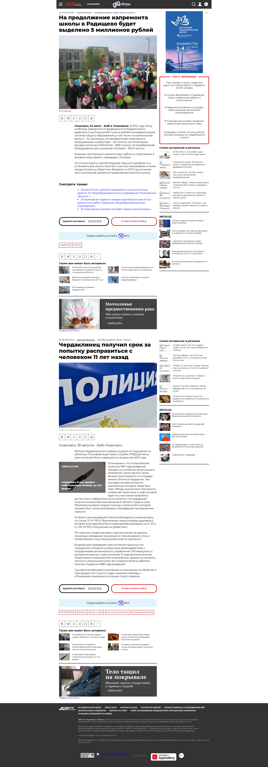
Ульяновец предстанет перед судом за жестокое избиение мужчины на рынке (135, 637)
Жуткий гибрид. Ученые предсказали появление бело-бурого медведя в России (191, 185)
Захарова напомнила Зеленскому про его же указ (188, 435)
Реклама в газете (128, 708)
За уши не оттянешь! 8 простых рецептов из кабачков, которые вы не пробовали (191, 398)
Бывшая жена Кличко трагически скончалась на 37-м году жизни (188, 252)
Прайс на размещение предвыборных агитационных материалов (163, 711)
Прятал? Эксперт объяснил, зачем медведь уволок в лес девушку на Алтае (189, 388)
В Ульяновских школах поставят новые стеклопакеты (115, 209)
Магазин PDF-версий (151, 708)
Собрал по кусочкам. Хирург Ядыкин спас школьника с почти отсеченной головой (191, 368)
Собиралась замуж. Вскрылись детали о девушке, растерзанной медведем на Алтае (189, 164)
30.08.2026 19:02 (66, 340)
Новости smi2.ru (69, 330)
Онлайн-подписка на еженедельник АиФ (184, 708)
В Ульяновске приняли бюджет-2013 (83, 288)
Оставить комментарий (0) (134, 221)
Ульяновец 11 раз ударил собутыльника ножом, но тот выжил (86, 657)
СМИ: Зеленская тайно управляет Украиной (188, 425)
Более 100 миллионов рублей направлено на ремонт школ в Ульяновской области (87, 270)
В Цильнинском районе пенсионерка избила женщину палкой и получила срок (87, 647)
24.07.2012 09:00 (66, 12)
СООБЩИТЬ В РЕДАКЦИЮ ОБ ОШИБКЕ (95, 714)
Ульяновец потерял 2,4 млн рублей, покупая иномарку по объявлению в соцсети (184, 135)
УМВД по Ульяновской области (74, 430)
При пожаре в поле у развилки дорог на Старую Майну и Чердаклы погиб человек (184, 85)
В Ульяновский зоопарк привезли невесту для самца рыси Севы (184, 122)
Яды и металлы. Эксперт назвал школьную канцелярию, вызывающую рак (188, 174)
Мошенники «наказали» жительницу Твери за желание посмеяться (190, 415)
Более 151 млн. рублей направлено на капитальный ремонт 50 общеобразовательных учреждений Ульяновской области (117, 193)
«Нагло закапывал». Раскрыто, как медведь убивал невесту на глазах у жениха (190, 205)
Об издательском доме (89, 708)
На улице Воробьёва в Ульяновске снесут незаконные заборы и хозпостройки (184, 98)
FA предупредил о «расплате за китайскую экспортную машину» (188, 446)
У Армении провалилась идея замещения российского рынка (187, 242)
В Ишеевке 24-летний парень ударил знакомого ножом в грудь (88, 635)
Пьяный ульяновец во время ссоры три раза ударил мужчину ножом (137, 647)
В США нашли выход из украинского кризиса (190, 263)
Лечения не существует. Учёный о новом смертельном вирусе (189, 377)
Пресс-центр (111, 708)
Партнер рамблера (140, 755)
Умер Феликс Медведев (183, 455)
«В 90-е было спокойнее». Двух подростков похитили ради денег (189, 153)
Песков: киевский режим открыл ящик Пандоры (188, 222)
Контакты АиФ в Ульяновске (92, 711)
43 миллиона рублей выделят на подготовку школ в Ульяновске (137, 268)
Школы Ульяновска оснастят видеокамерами (135, 278)
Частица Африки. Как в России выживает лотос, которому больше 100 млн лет (190, 357)
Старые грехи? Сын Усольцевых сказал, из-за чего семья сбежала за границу (190, 347)
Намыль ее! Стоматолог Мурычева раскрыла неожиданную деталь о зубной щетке (189, 195)
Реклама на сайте (118, 711)
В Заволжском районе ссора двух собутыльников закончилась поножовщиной (184, 110)
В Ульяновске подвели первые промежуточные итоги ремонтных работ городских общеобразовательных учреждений (114, 203)
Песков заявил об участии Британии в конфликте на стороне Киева (189, 232)
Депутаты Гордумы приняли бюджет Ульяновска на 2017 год (87, 278)
